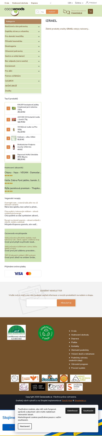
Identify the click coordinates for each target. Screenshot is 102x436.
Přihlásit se (66, 303)
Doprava (34, 3)
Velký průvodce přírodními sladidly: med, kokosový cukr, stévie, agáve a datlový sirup (22, 239)
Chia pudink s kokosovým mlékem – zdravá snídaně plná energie (21, 212)
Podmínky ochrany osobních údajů (78, 359)
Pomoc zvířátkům (13, 76)
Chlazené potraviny (14, 51)
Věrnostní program (79, 364)
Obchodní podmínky (80, 350)
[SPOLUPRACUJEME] (30, 378)
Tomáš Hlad (67, 400)
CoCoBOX (9, 81)
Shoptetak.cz (80, 400)
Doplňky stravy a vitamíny (17, 31)
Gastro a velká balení (15, 56)
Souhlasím (88, 410)
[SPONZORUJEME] (64, 378)
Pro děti (8, 71)
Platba (74, 342)
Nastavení (25, 426)
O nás (7, 3)
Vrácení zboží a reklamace (82, 354)
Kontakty (75, 346)
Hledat (52, 12)
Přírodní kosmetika (13, 41)
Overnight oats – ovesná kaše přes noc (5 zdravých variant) (21, 204)
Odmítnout (72, 410)
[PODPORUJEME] (15, 378)
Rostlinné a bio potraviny (16, 26)
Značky (8, 91)
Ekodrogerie (10, 46)
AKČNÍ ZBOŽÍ (11, 86)
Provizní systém (78, 368)
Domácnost (10, 66)
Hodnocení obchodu (20, 3)
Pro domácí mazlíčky (14, 36)
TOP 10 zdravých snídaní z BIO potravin (20, 255)
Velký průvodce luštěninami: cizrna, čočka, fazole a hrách (21, 248)
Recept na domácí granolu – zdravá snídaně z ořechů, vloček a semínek (22, 221)
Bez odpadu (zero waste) (16, 61)
